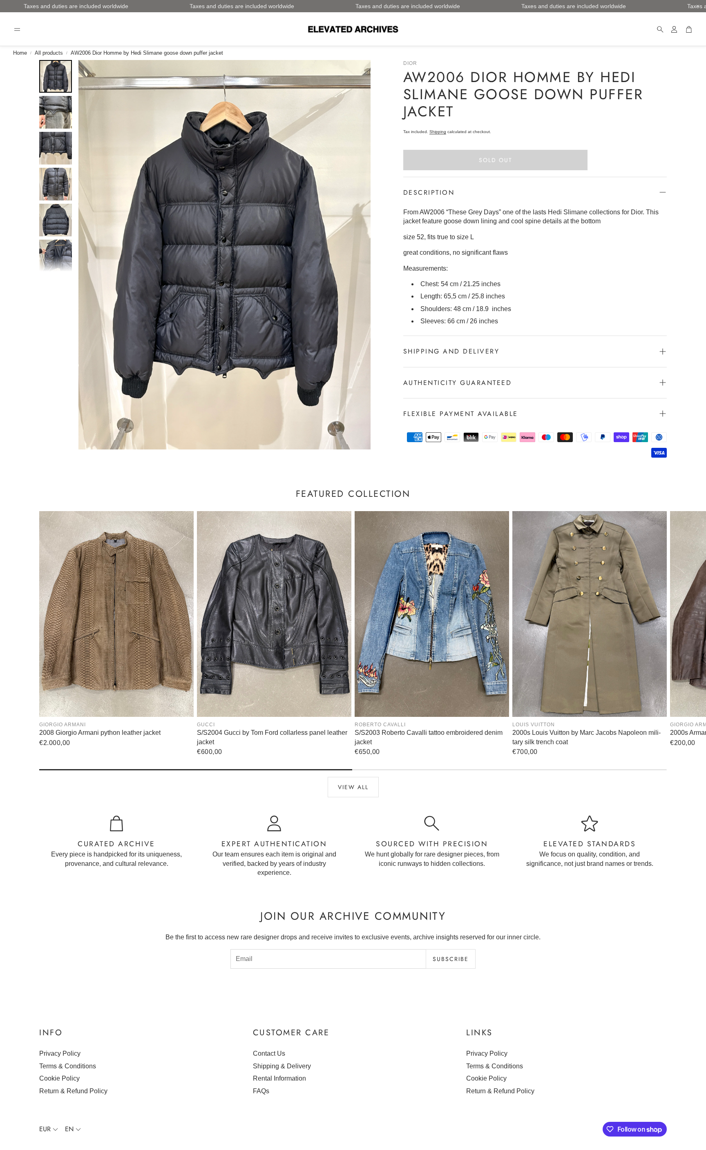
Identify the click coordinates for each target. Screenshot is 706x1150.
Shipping (437, 131)
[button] (17, 29)
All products (49, 53)
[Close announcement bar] (698, 6)
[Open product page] (116, 614)
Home (20, 53)
